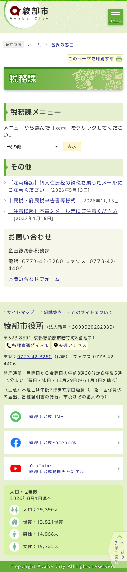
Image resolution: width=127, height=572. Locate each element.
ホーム (35, 45)
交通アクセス (73, 345)
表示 (72, 146)
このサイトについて (92, 312)
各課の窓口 (62, 45)
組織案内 (53, 312)
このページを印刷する (91, 59)
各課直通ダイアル (30, 345)
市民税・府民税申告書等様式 (42, 200)
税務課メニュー (35, 112)
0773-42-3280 (34, 357)
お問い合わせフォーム (34, 279)
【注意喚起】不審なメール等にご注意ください (63, 211)
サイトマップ (21, 312)
